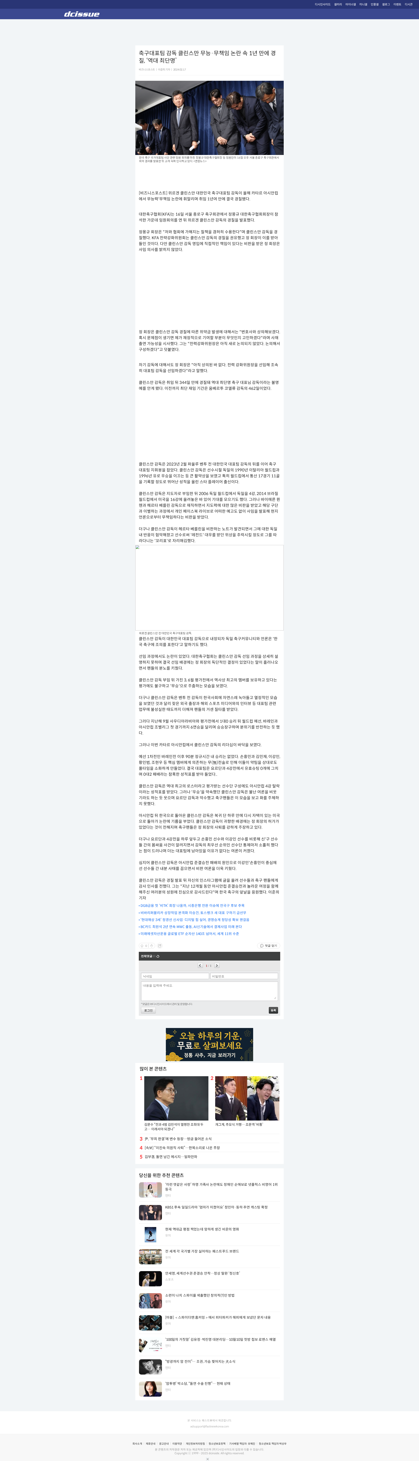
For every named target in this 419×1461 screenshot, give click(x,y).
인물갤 (375, 4)
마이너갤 (350, 4)
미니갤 (363, 4)
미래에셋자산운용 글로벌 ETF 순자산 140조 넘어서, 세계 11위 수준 (190, 934)
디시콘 (409, 4)
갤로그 (386, 4)
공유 (160, 946)
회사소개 (137, 1443)
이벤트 (397, 4)
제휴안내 (150, 1443)
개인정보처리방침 (195, 1443)
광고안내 (164, 1443)
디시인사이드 (323, 4)
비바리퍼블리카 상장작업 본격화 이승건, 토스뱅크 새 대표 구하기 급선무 (193, 913)
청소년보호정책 (217, 1443)
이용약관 (177, 1443)
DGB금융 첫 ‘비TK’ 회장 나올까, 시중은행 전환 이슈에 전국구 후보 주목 (193, 906)
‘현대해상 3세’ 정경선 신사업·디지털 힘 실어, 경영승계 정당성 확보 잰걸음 (195, 920)
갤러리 (338, 4)
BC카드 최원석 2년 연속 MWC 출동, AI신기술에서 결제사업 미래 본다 (191, 927)
